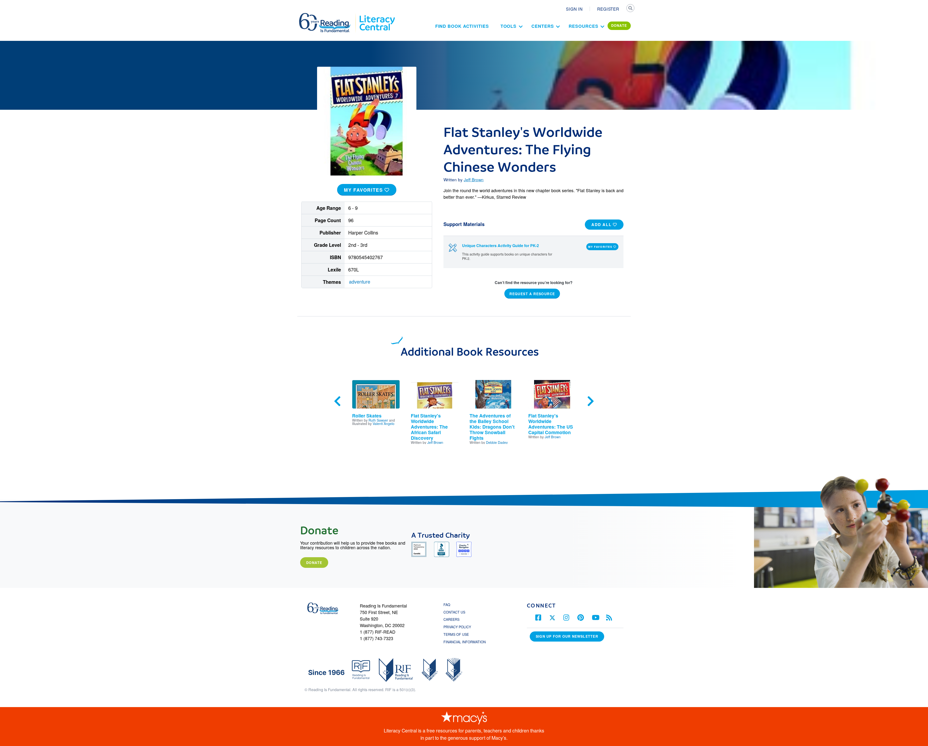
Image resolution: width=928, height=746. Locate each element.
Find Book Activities (462, 26)
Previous (337, 401)
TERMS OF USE (458, 634)
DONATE (619, 25)
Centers (542, 26)
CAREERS (451, 619)
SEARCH (630, 8)
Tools (508, 26)
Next (591, 401)
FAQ (446, 604)
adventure (359, 281)
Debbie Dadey (497, 442)
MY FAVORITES (364, 189)
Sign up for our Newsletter (567, 636)
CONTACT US (455, 612)
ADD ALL (602, 224)
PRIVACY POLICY (457, 626)
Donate (314, 562)
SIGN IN (574, 9)
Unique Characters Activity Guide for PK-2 (500, 245)
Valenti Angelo (383, 423)
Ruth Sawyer (378, 420)
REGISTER (608, 9)
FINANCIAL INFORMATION (464, 641)
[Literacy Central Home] (377, 15)
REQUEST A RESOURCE (532, 293)
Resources (583, 26)
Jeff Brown (474, 179)
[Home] (328, 15)
